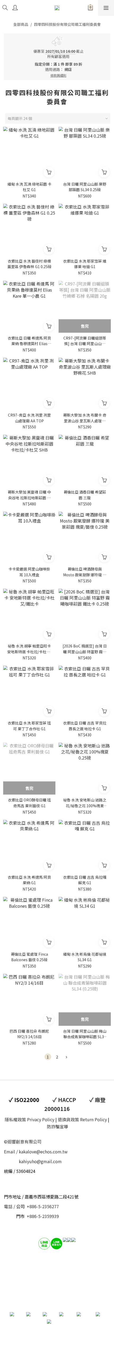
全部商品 (20, 24)
